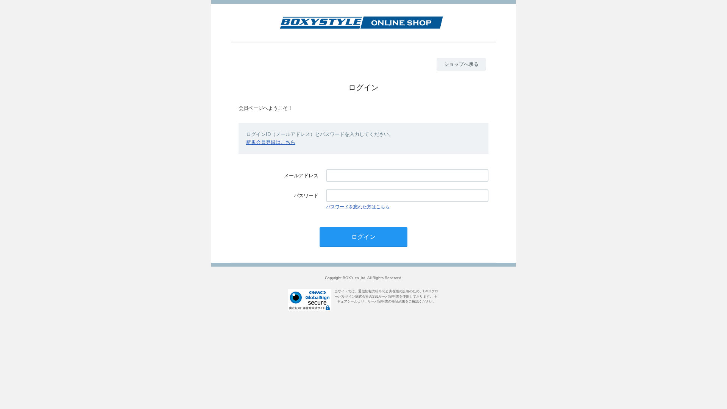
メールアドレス (301, 175)
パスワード (306, 195)
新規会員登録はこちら (270, 142)
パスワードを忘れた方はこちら (358, 206)
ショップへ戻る (461, 64)
